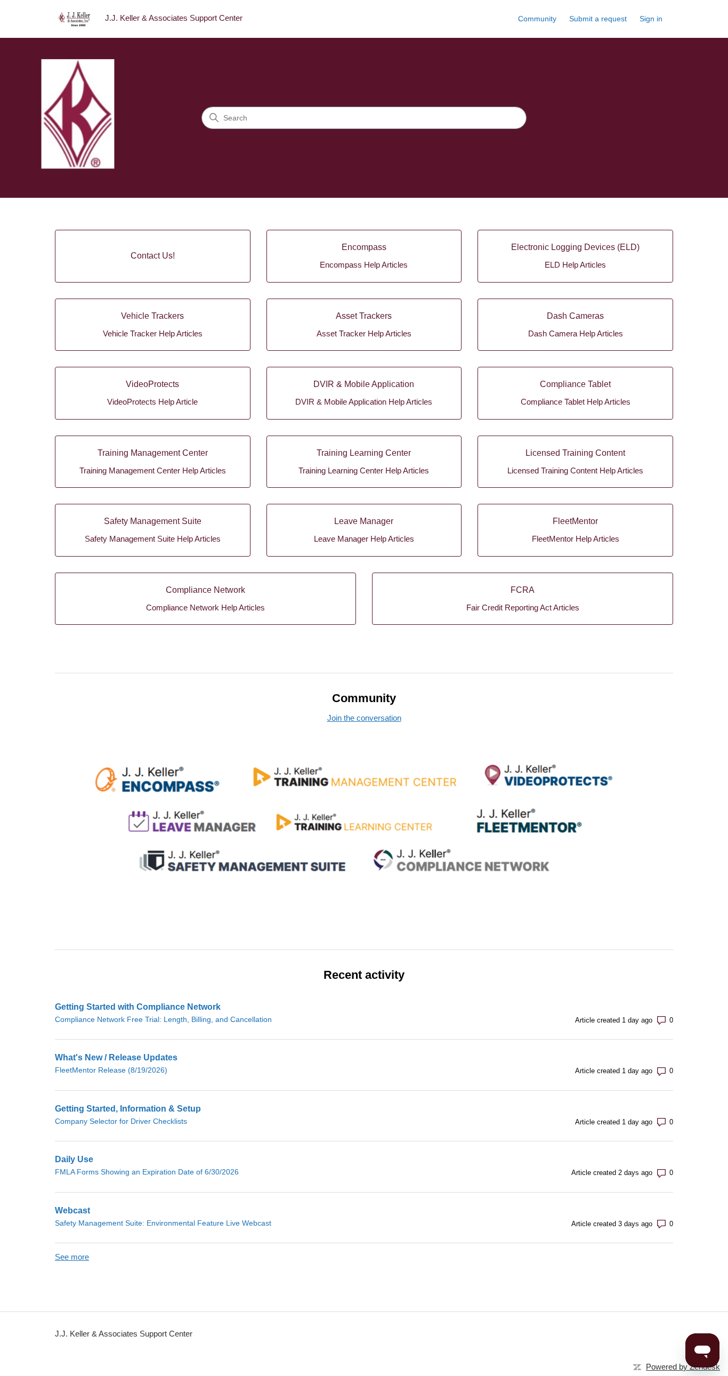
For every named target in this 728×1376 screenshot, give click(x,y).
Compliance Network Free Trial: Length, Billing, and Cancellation (163, 1019)
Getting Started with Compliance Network (138, 1006)
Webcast (72, 1210)
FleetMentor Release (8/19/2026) (111, 1070)
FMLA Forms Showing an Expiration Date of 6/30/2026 (147, 1172)
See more (72, 1256)
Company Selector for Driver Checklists (121, 1121)
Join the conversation (364, 717)
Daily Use (74, 1159)
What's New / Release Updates (116, 1057)
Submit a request (598, 18)
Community (537, 18)
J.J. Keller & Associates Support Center (123, 1333)
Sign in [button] (651, 18)
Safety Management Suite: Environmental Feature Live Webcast (163, 1223)
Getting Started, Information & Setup (128, 1108)
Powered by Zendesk (683, 1366)
